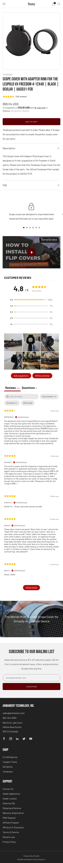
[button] (25, 107)
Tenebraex (8, 771)
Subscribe (31, 686)
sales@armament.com (14, 713)
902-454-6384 (10, 718)
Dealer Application (11, 793)
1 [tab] (23, 227)
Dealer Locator (10, 798)
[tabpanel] (31, 493)
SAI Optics (8, 766)
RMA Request (9, 817)
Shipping (6, 111)
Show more (31, 587)
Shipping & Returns (12, 808)
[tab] (29, 388)
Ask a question (21, 375)
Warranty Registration (13, 813)
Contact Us (8, 789)
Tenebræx (7, 74)
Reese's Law (9, 837)
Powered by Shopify (31, 856)
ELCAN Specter (10, 757)
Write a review (42, 375)
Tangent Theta (10, 762)
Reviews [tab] (12, 387)
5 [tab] (36, 227)
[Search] (58, 3)
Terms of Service (11, 832)
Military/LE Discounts (13, 827)
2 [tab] (27, 227)
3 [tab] (30, 227)
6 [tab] (39, 227)
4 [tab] (33, 227)
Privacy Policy (9, 842)
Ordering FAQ (9, 803)
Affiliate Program (11, 822)
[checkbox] (28, 403)
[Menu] (4, 3)
